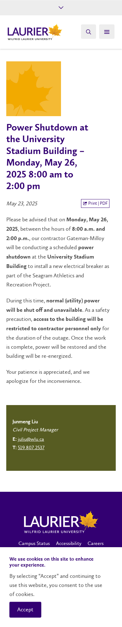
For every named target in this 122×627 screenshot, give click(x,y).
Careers (96, 543)
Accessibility (68, 543)
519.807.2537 (31, 447)
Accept (25, 609)
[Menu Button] (106, 31)
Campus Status (34, 543)
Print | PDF (97, 203)
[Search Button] (88, 31)
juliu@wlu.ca (31, 439)
